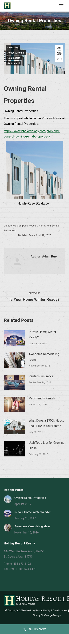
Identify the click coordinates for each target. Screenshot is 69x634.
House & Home (15, 52)
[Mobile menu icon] (61, 6)
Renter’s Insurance (41, 376)
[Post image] (14, 338)
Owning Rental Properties (30, 498)
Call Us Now (37, 629)
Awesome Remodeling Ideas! (44, 356)
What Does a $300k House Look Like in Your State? (47, 423)
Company (12, 47)
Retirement (13, 63)
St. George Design (51, 615)
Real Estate (13, 58)
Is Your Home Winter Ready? (42, 334)
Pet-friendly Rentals (42, 398)
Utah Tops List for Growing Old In (46, 445)
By (25, 235)
